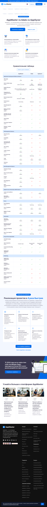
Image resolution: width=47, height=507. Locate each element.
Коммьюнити (36, 446)
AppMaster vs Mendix (26, 495)
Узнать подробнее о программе (23, 350)
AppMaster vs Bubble (26, 490)
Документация (36, 451)
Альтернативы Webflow (38, 478)
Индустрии (24, 443)
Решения (23, 441)
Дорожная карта (25, 471)
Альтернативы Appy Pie (38, 471)
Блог (23, 465)
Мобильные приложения (26, 429)
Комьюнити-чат (36, 448)
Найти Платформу (25, 478)
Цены (23, 448)
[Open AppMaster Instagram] (16, 440)
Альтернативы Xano (37, 462)
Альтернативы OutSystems (38, 474)
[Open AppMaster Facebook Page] (7, 440)
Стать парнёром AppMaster (23, 346)
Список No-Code (25, 474)
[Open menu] (45, 4)
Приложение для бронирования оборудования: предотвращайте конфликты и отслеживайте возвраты (8, 406)
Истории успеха (25, 446)
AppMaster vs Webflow (26, 488)
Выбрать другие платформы (23, 69)
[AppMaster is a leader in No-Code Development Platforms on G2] (4, 443)
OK (42, 504)
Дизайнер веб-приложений (27, 437)
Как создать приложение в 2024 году (38, 488)
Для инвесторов (36, 438)
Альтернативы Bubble (38, 465)
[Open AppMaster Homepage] (10, 427)
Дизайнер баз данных (26, 431)
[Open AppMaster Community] (3, 440)
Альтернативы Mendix (38, 476)
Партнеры (35, 433)
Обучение (24, 462)
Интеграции (24, 439)
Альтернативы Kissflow (38, 467)
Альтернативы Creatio (38, 469)
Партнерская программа (38, 431)
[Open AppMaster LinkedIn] (11, 440)
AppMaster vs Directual (26, 492)
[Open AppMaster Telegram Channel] (5, 440)
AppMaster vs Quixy (25, 497)
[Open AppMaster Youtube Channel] (13, 440)
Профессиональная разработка (37, 441)
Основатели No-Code (26, 476)
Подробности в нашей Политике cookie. (11, 504)
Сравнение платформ (26, 455)
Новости (23, 467)
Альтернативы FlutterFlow (38, 483)
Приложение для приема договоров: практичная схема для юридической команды (23, 405)
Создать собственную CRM (39, 485)
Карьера (35, 429)
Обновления (24, 450)
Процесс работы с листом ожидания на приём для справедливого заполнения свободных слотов (37, 406)
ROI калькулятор (25, 469)
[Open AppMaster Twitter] (9, 440)
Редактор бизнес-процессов (25, 434)
